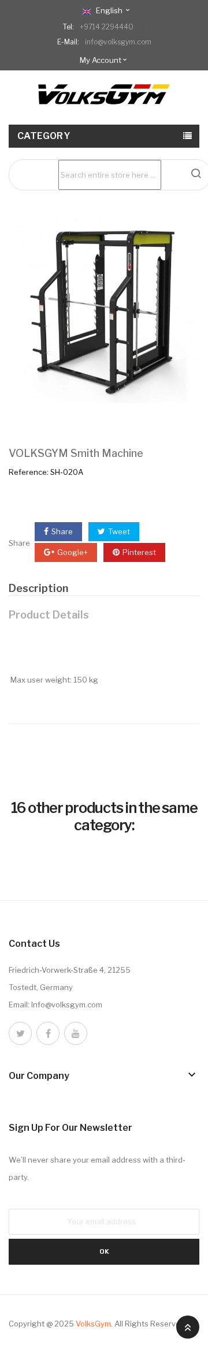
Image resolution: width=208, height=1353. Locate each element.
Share (62, 531)
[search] (196, 173)
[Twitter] (20, 1033)
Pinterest (139, 552)
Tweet (119, 531)
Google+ (72, 552)
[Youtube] (75, 1033)
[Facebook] (48, 1033)
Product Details (49, 615)
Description (38, 588)
